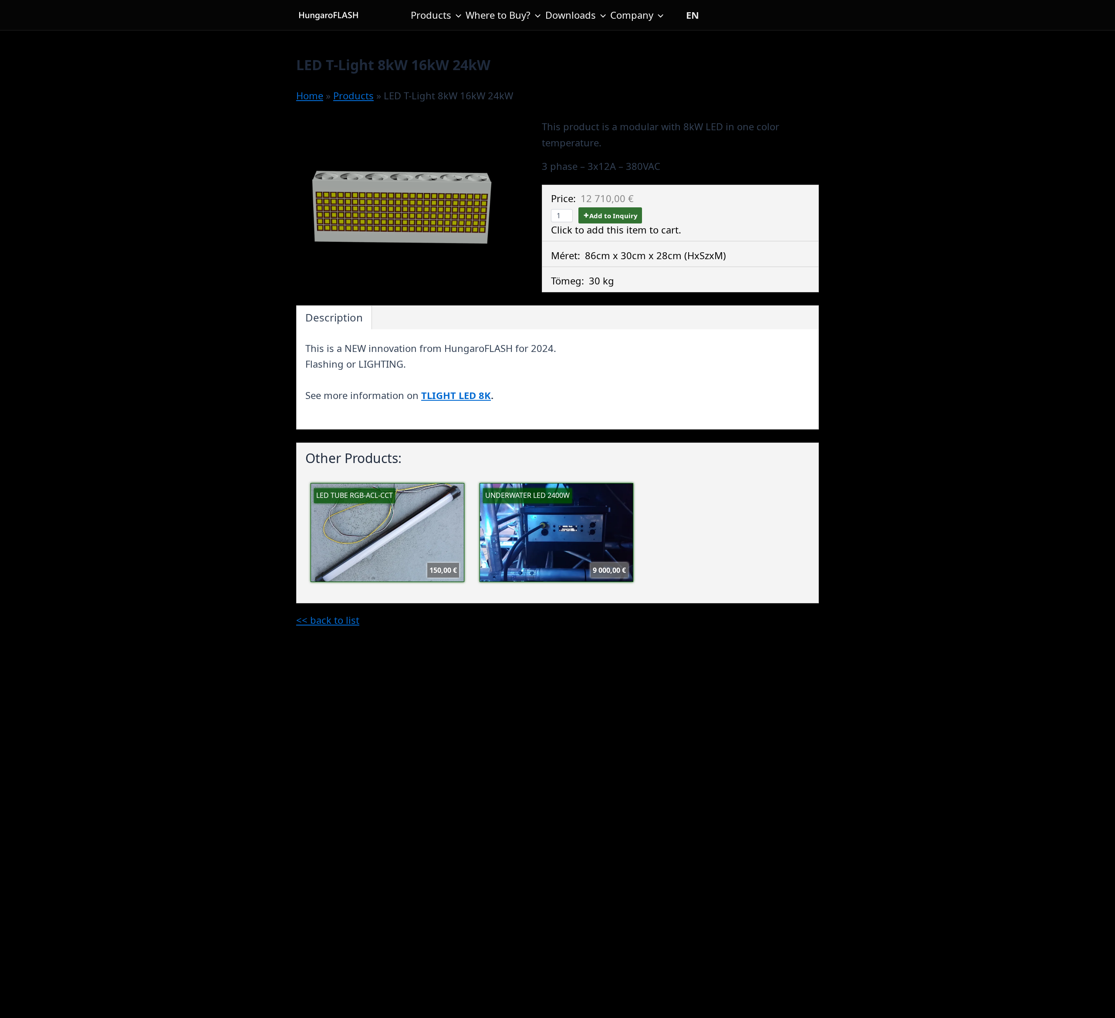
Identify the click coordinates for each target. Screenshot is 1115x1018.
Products (431, 14)
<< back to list (327, 619)
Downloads (570, 14)
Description (334, 317)
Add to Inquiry (613, 215)
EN (692, 14)
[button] (456, 14)
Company (631, 14)
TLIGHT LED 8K (456, 395)
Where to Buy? (498, 14)
